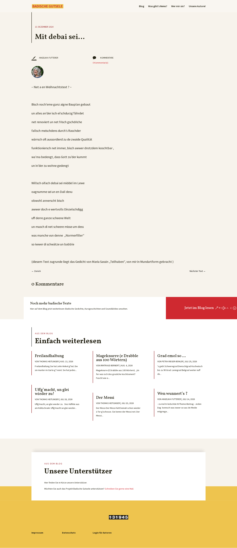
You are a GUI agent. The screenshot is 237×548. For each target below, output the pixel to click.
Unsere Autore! (197, 6)
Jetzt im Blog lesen (199, 308)
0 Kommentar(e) (100, 62)
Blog (141, 6)
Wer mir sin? (178, 6)
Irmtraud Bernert (110, 365)
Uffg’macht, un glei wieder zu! (52, 392)
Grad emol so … (171, 356)
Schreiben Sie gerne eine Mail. (119, 488)
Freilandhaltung (49, 356)
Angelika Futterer (171, 399)
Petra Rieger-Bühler (172, 361)
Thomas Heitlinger (49, 361)
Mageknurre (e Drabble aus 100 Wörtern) (117, 358)
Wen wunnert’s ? (172, 394)
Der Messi (105, 398)
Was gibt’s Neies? (157, 6)
